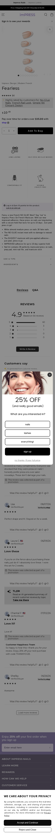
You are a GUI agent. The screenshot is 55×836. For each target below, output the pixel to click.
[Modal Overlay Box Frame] (27, 418)
